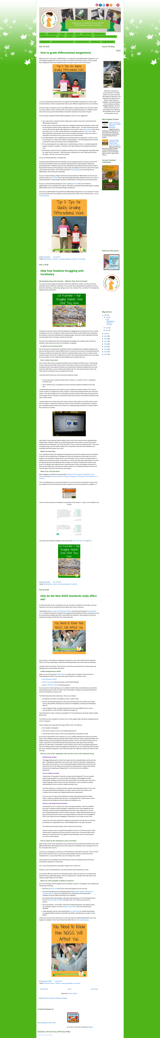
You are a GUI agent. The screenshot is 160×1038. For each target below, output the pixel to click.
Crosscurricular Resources (82, 42)
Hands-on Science (87, 34)
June (107, 327)
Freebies (62, 34)
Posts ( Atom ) (73, 993)
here (95, 484)
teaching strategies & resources (68, 259)
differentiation (48, 259)
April (107, 330)
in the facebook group (82, 920)
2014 (105, 349)
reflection (56, 259)
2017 (105, 341)
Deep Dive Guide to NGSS (54, 900)
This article (54, 177)
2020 (105, 333)
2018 (105, 339)
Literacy (78, 34)
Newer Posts (44, 989)
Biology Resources (45, 42)
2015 (105, 346)
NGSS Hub (54, 888)
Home (69, 989)
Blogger (90, 1027)
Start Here (43, 34)
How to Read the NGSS (49, 679)
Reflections (69, 36)
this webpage (76, 169)
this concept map (75, 911)
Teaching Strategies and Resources (83, 36)
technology (82, 259)
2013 (105, 351)
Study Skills (61, 36)
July (107, 317)
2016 (105, 344)
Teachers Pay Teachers (108, 42)
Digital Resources (96, 42)
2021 (105, 315)
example (88, 129)
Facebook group (44, 195)
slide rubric (88, 131)
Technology (70, 34)
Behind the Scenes (52, 34)
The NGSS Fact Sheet (51, 685)
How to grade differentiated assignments (65, 52)
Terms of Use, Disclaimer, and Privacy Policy (105, 36)
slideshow (75, 183)
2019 (105, 336)
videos (74, 900)
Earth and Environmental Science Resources (62, 42)
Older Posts (94, 989)
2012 (105, 354)
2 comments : (57, 257)
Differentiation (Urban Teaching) (48, 36)
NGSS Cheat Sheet (48, 682)
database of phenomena (69, 906)
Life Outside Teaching (99, 34)
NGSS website (60, 674)
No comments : (57, 582)
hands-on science (49, 983)
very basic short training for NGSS (61, 611)
